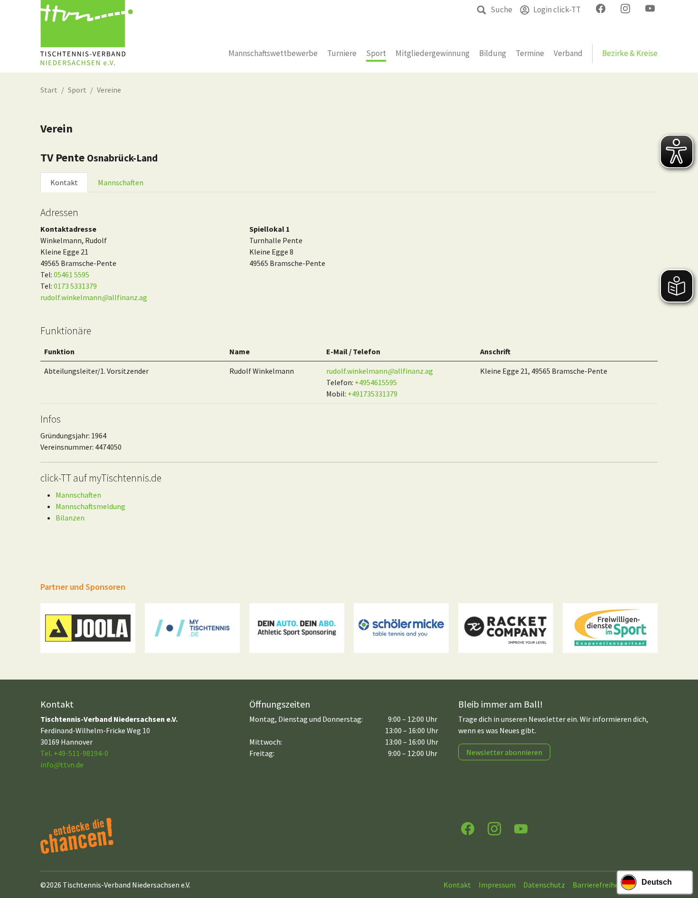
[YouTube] (520, 828)
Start (48, 90)
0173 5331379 (75, 286)
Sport (77, 90)
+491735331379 (372, 393)
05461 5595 (71, 274)
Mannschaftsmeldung (90, 506)
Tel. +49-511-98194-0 (74, 753)
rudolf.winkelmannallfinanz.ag (93, 297)
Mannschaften (120, 182)
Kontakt (64, 182)
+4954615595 (376, 382)
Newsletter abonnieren (504, 752)
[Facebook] (467, 828)
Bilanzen (70, 517)
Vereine (109, 90)
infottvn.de (62, 764)
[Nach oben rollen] (681, 853)
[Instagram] (494, 828)
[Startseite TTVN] (86, 36)
